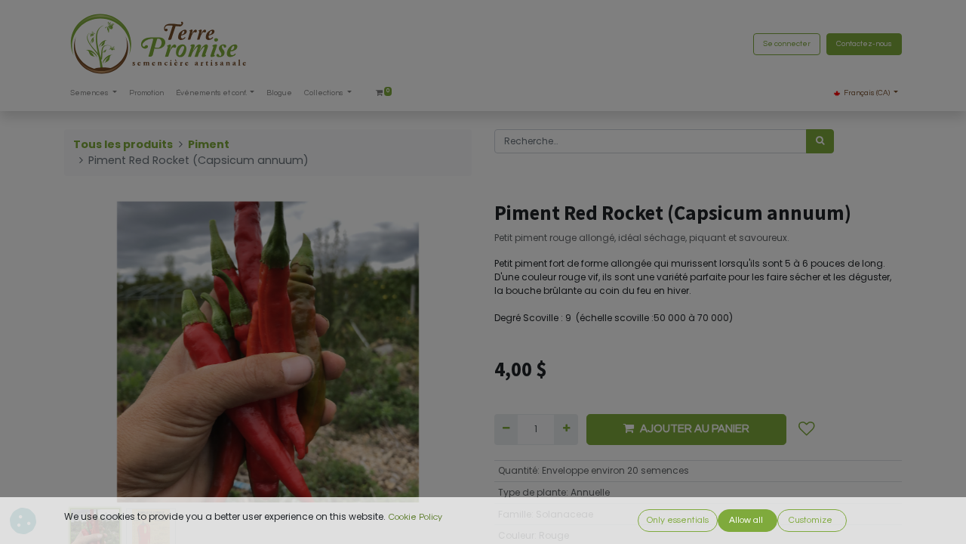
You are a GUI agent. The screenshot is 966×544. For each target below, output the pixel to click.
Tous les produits (123, 144)
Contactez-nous (864, 44)
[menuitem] (146, 93)
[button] (94, 351)
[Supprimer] (506, 429)
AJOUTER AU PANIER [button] (694, 428)
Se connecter (787, 44)
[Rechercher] (820, 141)
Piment (208, 144)
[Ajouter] (565, 429)
